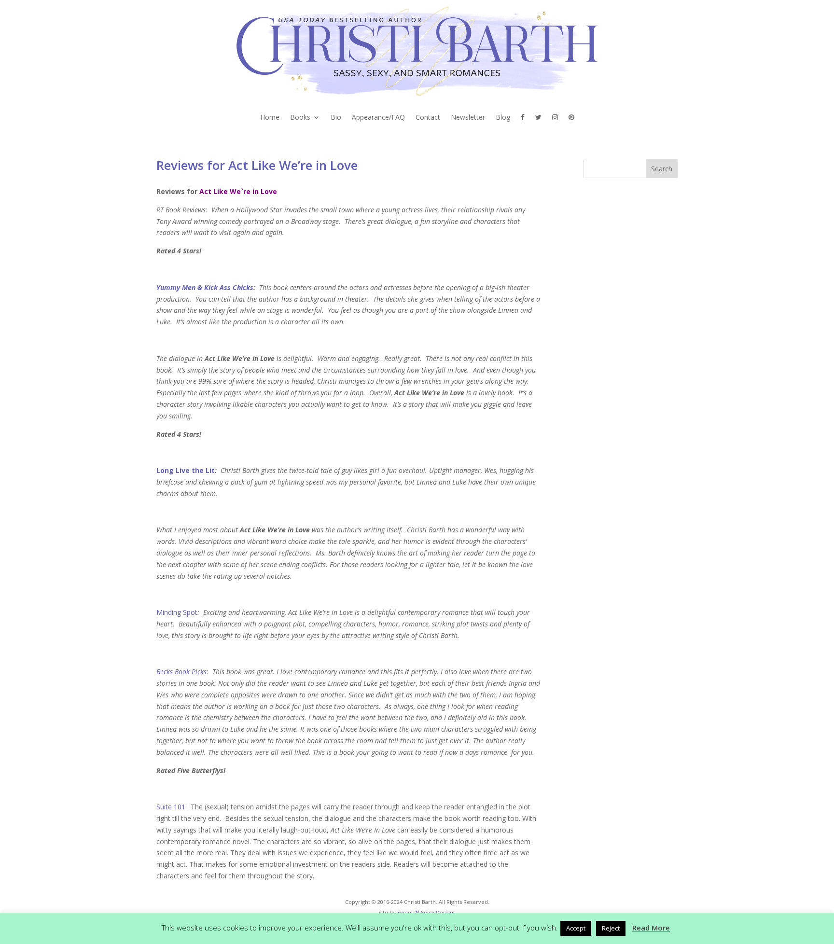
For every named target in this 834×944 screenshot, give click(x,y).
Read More (651, 927)
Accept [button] (575, 928)
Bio (336, 118)
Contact (428, 118)
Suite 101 (170, 806)
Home (269, 118)
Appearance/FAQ (378, 118)
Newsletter (468, 118)
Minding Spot (176, 612)
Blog (503, 118)
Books (300, 118)
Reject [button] (611, 928)
